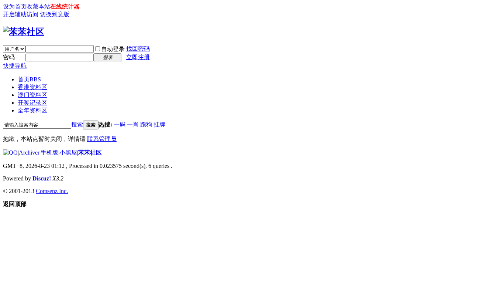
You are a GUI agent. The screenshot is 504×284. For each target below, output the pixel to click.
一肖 (133, 124)
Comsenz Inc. (52, 191)
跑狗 (146, 124)
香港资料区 (32, 87)
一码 (119, 124)
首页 (29, 79)
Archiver (29, 152)
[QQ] (10, 152)
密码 (9, 57)
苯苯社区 (90, 152)
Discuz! (41, 178)
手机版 (49, 152)
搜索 (77, 124)
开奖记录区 (32, 102)
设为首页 (15, 6)
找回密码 (138, 48)
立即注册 (138, 57)
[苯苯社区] (23, 32)
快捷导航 (15, 65)
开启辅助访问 (20, 14)
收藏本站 (38, 6)
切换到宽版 (54, 14)
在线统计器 (65, 6)
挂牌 (159, 124)
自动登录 (113, 49)
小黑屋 (68, 152)
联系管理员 (102, 139)
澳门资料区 (32, 95)
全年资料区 (32, 110)
